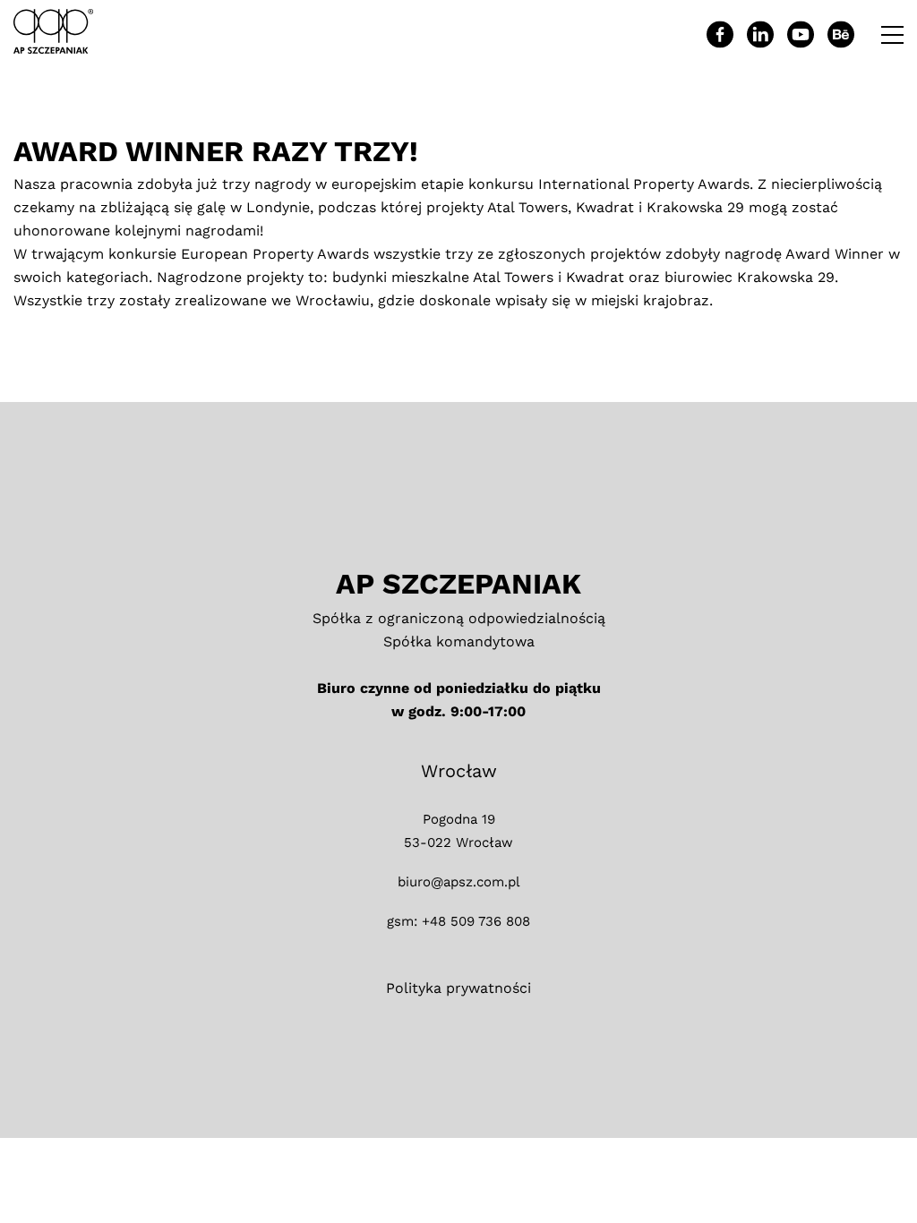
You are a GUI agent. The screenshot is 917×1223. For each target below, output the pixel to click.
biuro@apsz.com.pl (459, 882)
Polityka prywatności (458, 987)
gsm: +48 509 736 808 (458, 921)
